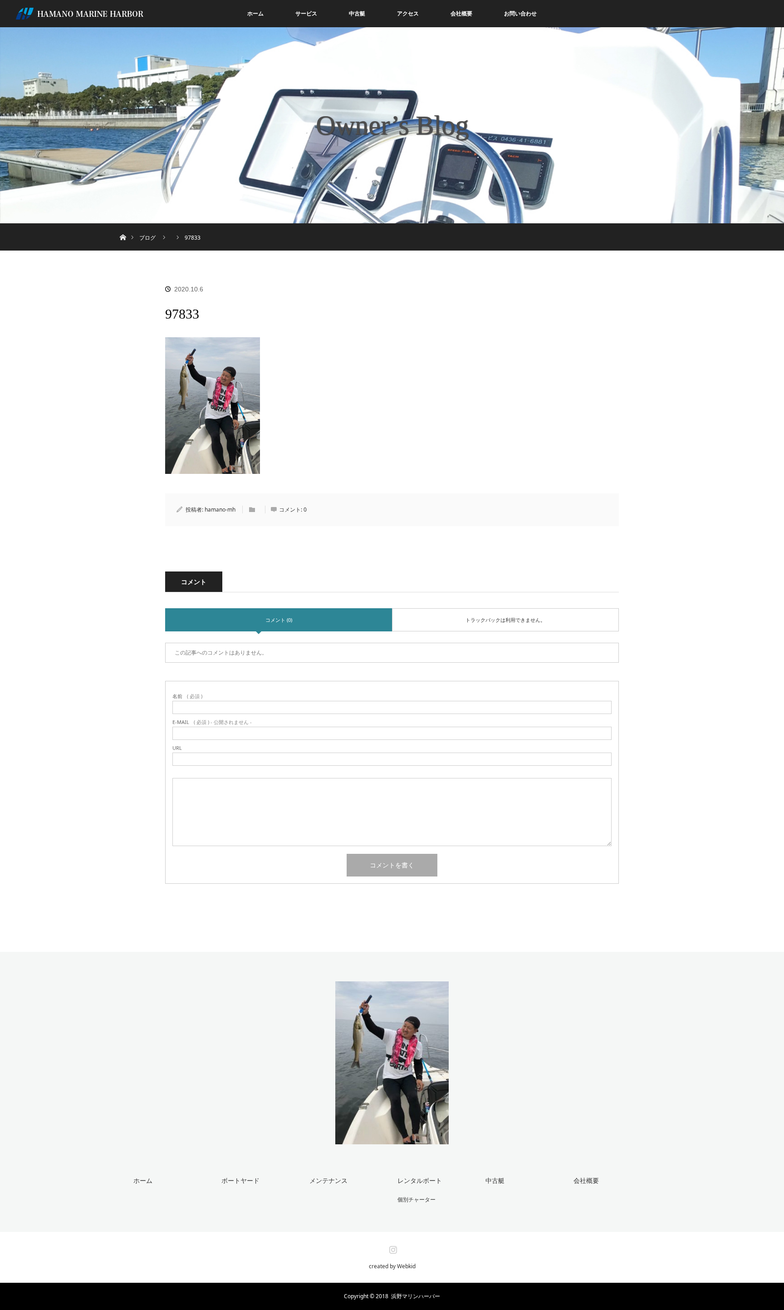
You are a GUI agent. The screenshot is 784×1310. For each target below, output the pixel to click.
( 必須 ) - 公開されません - (212, 721)
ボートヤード (240, 1180)
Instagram (392, 1248)
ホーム (255, 13)
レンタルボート (419, 1180)
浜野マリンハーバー (415, 1296)
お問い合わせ (520, 13)
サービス (306, 13)
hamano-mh (220, 509)
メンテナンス (328, 1180)
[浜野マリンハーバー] (392, 1138)
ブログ (147, 237)
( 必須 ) (187, 696)
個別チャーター (416, 1199)
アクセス (408, 13)
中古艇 (357, 13)
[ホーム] (123, 226)
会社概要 (461, 13)
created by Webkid (392, 1266)
